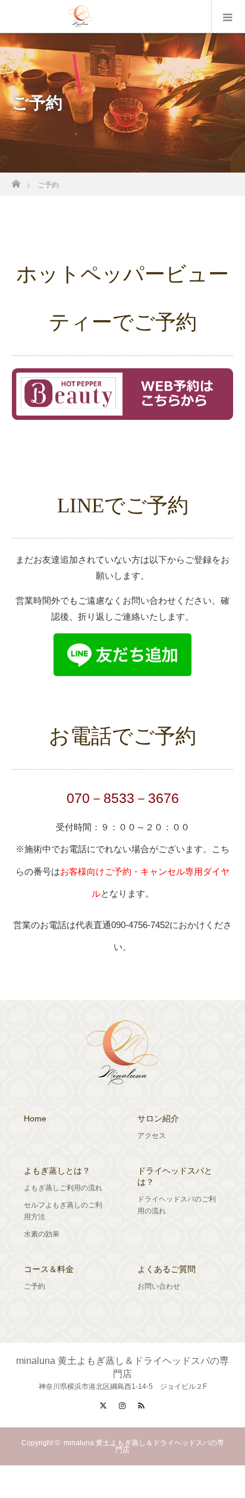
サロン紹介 (158, 1118)
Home (35, 1118)
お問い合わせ (158, 1286)
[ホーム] (16, 180)
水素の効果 (41, 1234)
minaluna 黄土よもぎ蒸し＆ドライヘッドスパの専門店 (144, 1446)
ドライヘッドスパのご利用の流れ (176, 1205)
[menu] (228, 16)
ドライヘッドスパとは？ (174, 1176)
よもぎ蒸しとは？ (57, 1170)
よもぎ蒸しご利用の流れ (63, 1188)
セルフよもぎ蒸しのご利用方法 (63, 1210)
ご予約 (34, 1286)
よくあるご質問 (166, 1269)
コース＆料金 (49, 1269)
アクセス (151, 1136)
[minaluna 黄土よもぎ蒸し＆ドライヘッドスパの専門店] (122, 1079)
